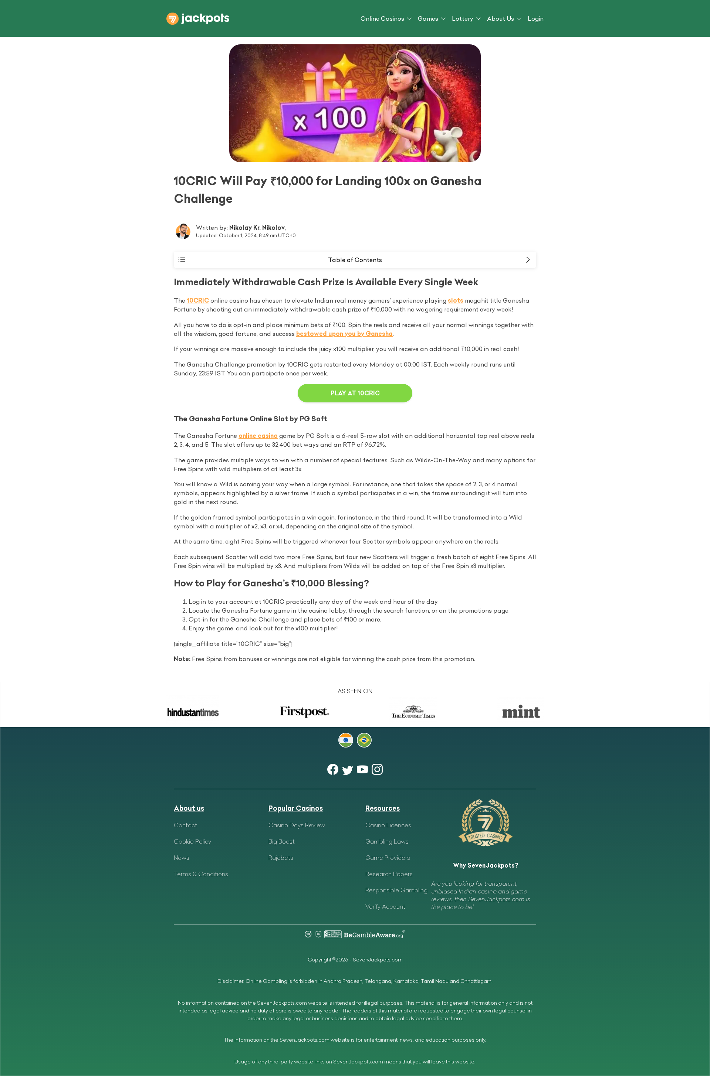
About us (189, 808)
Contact (185, 825)
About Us (500, 18)
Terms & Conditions (201, 874)
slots (455, 300)
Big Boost (281, 841)
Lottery (462, 18)
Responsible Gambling (396, 890)
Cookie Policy (192, 841)
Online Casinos (382, 18)
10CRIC (198, 300)
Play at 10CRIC (355, 393)
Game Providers (387, 857)
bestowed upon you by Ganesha (344, 333)
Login (536, 18)
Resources (382, 808)
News (181, 857)
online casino (258, 435)
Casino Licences (388, 825)
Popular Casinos (295, 808)
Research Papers (389, 874)
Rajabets (280, 857)
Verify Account (385, 906)
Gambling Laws (387, 841)
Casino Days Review (296, 825)
